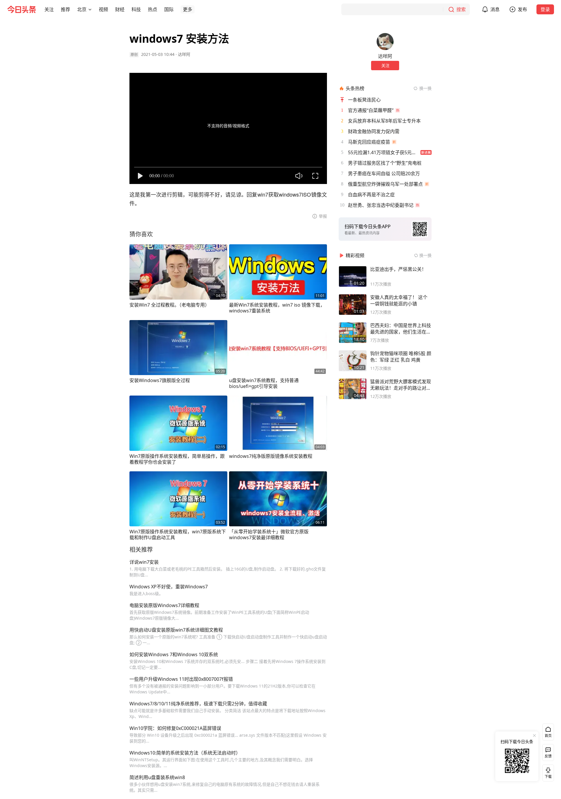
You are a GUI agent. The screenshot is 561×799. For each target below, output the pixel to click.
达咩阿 (184, 54)
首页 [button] (548, 735)
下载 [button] (547, 771)
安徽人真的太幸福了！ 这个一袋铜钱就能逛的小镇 (398, 300)
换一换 (425, 88)
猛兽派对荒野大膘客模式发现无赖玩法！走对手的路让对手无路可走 (400, 384)
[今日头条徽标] (21, 9)
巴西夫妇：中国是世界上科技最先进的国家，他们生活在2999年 (400, 328)
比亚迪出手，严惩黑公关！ (398, 269)
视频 (103, 9)
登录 (545, 9)
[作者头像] (385, 41)
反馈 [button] (548, 756)
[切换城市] (90, 9)
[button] (49, 9)
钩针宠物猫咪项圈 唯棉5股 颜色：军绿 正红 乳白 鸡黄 (400, 356)
